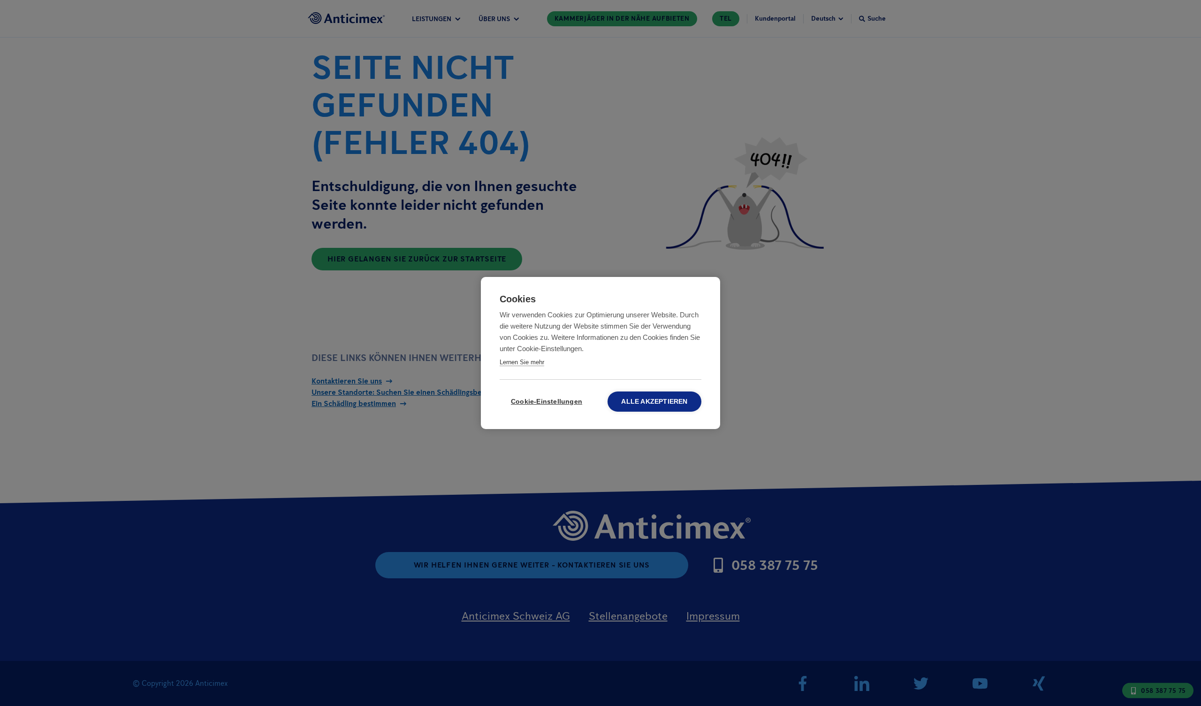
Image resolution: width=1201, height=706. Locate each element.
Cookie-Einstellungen (546, 401)
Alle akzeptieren (654, 401)
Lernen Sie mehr (522, 362)
